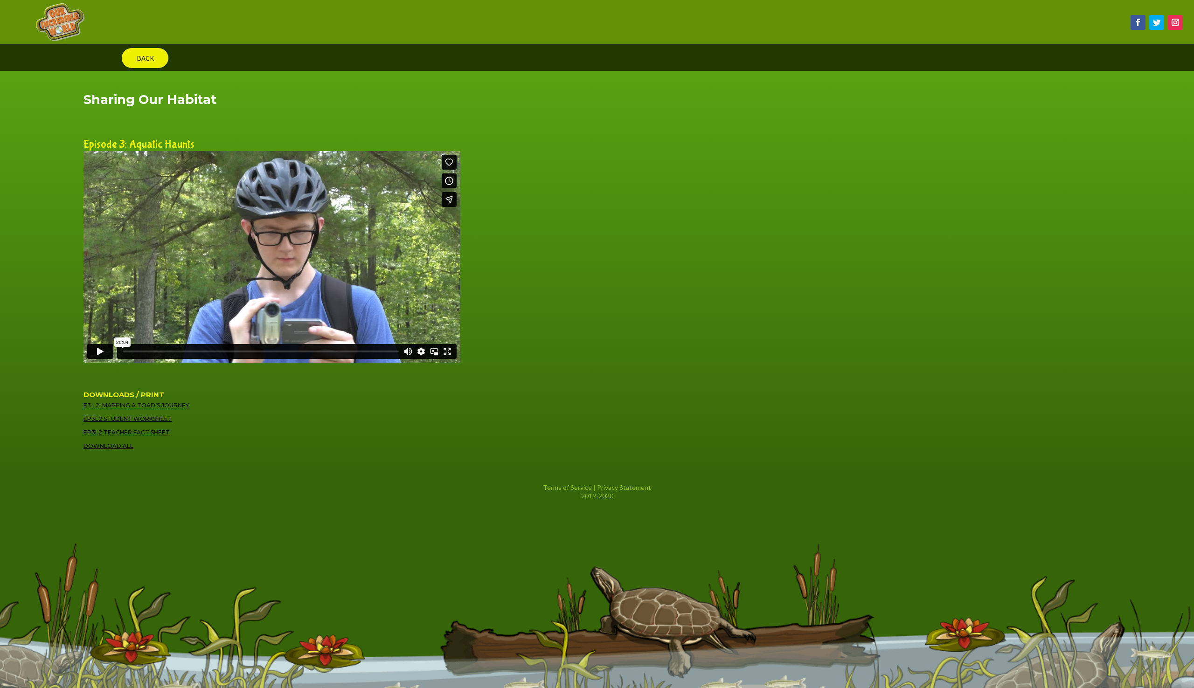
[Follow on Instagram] (1175, 22)
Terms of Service (567, 487)
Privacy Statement (624, 487)
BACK (145, 58)
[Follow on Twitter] (1156, 22)
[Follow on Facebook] (1138, 22)
